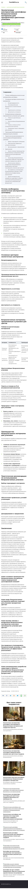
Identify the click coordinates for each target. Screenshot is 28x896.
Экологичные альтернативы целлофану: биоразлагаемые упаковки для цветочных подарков (13, 752)
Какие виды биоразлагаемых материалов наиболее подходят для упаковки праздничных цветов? (14, 159)
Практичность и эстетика (14, 110)
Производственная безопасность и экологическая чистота (13, 106)
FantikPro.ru (14, 2)
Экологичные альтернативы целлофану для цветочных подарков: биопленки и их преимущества (11, 797)
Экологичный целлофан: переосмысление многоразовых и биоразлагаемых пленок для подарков (13, 835)
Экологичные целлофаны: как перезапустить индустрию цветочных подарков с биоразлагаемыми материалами (12, 817)
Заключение (8, 149)
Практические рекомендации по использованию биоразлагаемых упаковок (13, 138)
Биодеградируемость (13, 103)
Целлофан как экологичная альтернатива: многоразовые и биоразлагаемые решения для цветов (12, 854)
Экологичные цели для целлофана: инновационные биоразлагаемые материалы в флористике (13, 779)
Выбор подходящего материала (16, 141)
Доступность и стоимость (14, 112)
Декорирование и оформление (16, 147)
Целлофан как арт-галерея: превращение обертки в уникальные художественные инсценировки (14, 871)
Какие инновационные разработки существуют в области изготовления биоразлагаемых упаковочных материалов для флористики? (14, 180)
